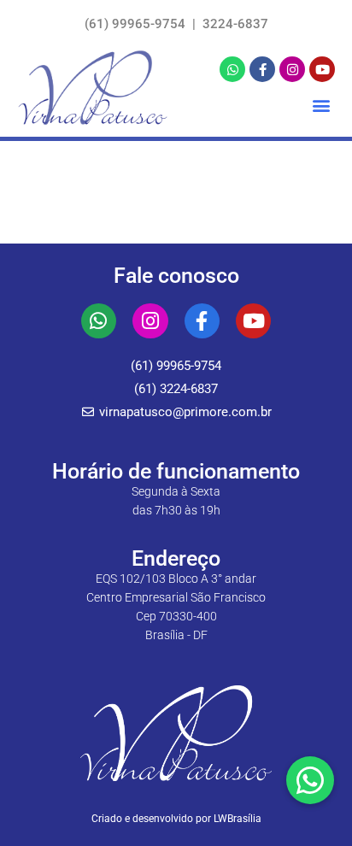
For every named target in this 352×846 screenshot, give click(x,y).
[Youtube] (322, 69)
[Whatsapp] (232, 69)
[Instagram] (292, 69)
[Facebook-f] (262, 69)
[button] (321, 105)
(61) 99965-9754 (137, 24)
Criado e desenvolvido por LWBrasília (176, 819)
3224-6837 (233, 24)
